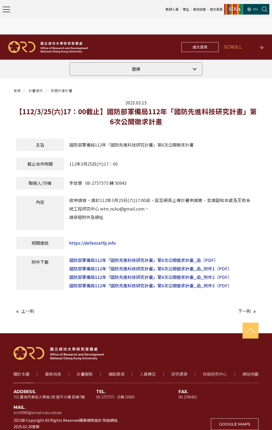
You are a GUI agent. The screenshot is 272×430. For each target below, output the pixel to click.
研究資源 (179, 374)
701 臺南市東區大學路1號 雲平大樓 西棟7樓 (49, 397)
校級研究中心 (215, 374)
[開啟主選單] (6, 9)
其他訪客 (199, 9)
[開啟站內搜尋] (264, 9)
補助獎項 (116, 374)
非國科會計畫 (61, 90)
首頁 (17, 90)
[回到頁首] (250, 331)
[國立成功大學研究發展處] (48, 47)
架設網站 (110, 420)
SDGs (235, 9)
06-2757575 (105, 397)
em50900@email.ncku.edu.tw (38, 412)
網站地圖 (250, 374)
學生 (186, 9)
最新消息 (53, 374)
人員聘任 (148, 374)
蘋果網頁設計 (90, 420)
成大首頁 (216, 9)
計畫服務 (85, 374)
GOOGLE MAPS (234, 424)
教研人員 (172, 9)
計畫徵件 (36, 90)
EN (255, 9)
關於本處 (21, 374)
